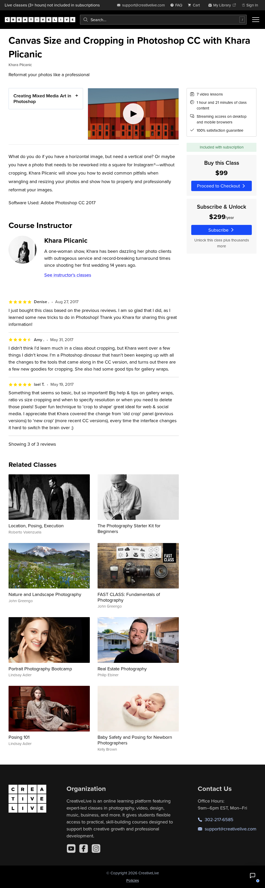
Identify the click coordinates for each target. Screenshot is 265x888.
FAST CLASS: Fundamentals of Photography (129, 597)
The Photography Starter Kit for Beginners (129, 528)
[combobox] (163, 19)
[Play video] (133, 113)
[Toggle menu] (255, 19)
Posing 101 (19, 737)
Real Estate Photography (122, 668)
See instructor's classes (67, 275)
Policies (132, 880)
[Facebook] (83, 848)
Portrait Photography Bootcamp (40, 668)
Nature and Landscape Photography (45, 594)
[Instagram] (96, 848)
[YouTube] (71, 848)
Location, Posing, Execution (36, 525)
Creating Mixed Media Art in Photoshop (42, 98)
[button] (252, 875)
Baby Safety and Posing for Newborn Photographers (135, 740)
